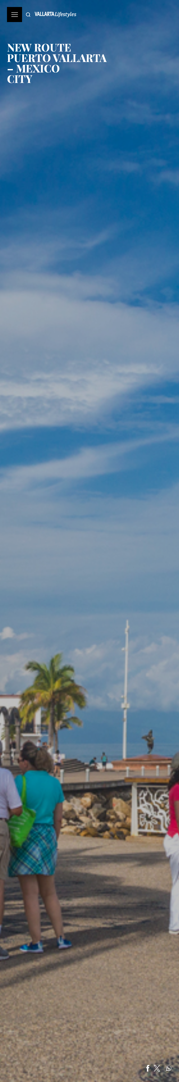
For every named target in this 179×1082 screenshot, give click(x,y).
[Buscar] (28, 14)
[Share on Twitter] (157, 1068)
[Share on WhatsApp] (168, 1068)
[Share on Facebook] (148, 1068)
